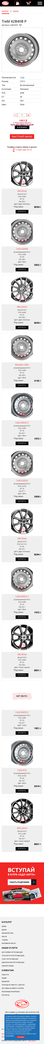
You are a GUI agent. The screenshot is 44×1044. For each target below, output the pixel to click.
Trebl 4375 (22, 770)
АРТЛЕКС (32, 1040)
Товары (5, 940)
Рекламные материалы (11, 991)
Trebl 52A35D (22, 480)
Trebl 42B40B (22, 249)
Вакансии (5, 981)
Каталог (5, 11)
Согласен (20, 1037)
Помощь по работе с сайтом (13, 985)
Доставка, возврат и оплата (13, 988)
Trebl (22, 77)
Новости (5, 974)
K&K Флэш (22, 191)
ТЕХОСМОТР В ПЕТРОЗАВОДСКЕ (13, 955)
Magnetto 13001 (22, 364)
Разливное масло (9, 943)
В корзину (22, 127)
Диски (15, 11)
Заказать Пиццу (8, 966)
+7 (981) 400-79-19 (23, 150)
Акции (4, 978)
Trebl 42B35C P (22, 596)
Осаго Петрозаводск (10, 959)
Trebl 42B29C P (22, 422)
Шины (4, 926)
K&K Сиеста (22, 307)
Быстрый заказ (22, 136)
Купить (22, 211)
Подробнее (10, 1036)
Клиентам (8, 970)
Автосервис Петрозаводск (12, 952)
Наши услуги (9, 948)
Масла (4, 936)
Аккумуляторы (7, 933)
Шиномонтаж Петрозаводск (13, 962)
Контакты (5, 995)
